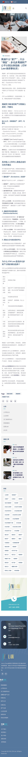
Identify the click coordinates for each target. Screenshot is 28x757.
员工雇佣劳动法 (8, 419)
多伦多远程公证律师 (17, 526)
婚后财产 (6, 538)
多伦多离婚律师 (16, 518)
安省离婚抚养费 (16, 542)
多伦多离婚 (7, 518)
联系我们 (16, 375)
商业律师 (16, 502)
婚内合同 (6, 534)
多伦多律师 (7, 514)
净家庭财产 (14, 494)
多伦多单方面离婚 (18, 506)
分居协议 (13, 498)
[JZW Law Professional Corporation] (6, 8)
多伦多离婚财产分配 (9, 522)
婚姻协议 (13, 538)
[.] (13, 8)
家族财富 (14, 546)
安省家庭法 (7, 542)
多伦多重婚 (16, 530)
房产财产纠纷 (14, 550)
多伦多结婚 (7, 526)
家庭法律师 (9, 393)
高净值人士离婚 (8, 570)
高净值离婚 (16, 570)
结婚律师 (15, 558)
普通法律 (6, 426)
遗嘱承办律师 (14, 566)
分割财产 (6, 498)
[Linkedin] (2, 674)
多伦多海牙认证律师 (17, 514)
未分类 (5, 430)
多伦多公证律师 (8, 506)
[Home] (7, 657)
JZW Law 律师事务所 (8, 366)
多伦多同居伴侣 (8, 510)
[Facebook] (6, 674)
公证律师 (6, 416)
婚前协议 (13, 534)
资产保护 (13, 562)
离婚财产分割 (5, 396)
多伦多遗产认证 (8, 530)
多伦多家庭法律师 (18, 510)
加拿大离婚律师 (8, 502)
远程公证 (6, 566)
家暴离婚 (6, 550)
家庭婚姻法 (17, 22)
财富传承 (6, 562)
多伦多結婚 (18, 522)
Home (10, 22)
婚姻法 (20, 538)
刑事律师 (20, 498)
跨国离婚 (20, 562)
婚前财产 (20, 534)
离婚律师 (18, 393)
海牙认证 (13, 554)
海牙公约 (6, 554)
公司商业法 (7, 412)
